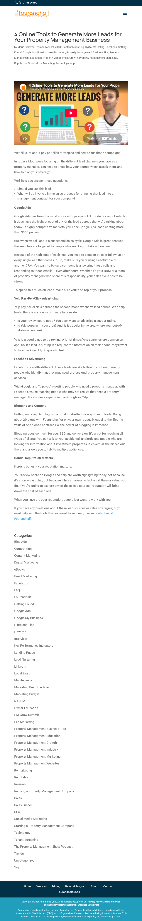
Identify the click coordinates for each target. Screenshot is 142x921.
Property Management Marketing (98, 57)
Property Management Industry (36, 749)
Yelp (72, 63)
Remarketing (23, 770)
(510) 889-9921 (28, 2)
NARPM (19, 701)
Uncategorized (24, 860)
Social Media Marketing (41, 63)
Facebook (111, 47)
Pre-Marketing (24, 722)
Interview (20, 639)
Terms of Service (112, 901)
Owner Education (26, 708)
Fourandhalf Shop (69, 892)
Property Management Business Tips (87, 52)
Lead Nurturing (56, 52)
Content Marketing (73, 47)
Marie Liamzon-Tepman (31, 47)
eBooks (19, 569)
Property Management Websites (37, 763)
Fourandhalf (22, 597)
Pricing (56, 886)
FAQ (17, 590)
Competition (23, 549)
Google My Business (28, 618)
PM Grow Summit (26, 715)
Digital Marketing (94, 47)
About (95, 886)
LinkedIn (20, 666)
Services (41, 886)
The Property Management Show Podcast (43, 846)
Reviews (20, 784)
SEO (17, 812)
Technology (62, 63)
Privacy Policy (95, 901)
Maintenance (23, 680)
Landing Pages (24, 652)
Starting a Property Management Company (44, 826)
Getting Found (24, 604)
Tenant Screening (26, 840)
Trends (19, 853)
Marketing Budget (26, 694)
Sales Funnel (23, 805)
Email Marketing (25, 576)
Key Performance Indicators (33, 645)
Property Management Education (37, 736)
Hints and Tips (24, 625)
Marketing (94, 905)
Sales (18, 798)
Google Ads (29, 52)
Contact (108, 886)
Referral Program (75, 886)
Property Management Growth (60, 57)
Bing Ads (20, 541)
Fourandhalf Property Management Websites (65, 905)
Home (27, 886)
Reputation (20, 63)
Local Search (23, 673)
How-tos (42, 52)
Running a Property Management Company (44, 791)
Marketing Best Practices (32, 687)
